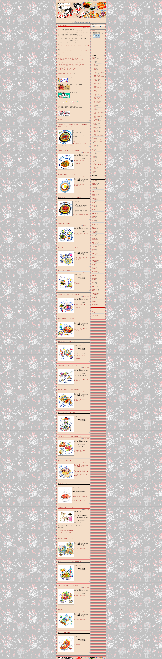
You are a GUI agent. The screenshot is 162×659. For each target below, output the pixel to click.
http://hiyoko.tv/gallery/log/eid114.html (65, 530)
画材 (92, 137)
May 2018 (93, 265)
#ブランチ (64, 69)
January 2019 (94, 254)
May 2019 (93, 249)
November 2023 (94, 183)
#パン (81, 65)
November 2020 (94, 227)
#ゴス (77, 55)
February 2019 (94, 253)
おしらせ (88, 27)
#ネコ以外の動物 (61, 59)
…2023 (94, 150)
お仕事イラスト (94, 58)
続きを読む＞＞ (61, 119)
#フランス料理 (81, 64)
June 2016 (93, 297)
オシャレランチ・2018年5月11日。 (66, 270)
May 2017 (93, 282)
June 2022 (93, 202)
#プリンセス (81, 55)
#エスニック (87, 64)
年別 (92, 149)
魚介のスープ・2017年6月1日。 (66, 460)
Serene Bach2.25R (95, 315)
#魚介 (64, 67)
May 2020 (93, 235)
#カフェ (59, 68)
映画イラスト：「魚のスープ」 (65, 483)
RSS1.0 (93, 311)
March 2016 (94, 301)
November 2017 (94, 274)
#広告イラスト (75, 138)
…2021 (94, 153)
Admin (93, 314)
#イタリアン (60, 64)
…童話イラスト (96, 83)
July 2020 (93, 232)
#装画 (85, 45)
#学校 (59, 62)
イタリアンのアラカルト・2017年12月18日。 (68, 365)
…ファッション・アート (98, 72)
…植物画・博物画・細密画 (97, 135)
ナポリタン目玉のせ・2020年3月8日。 (67, 174)
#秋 (58, 52)
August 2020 (94, 231)
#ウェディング (67, 57)
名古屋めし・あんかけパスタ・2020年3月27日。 (69, 150)
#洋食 (67, 64)
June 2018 (93, 264)
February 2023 (94, 191)
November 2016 (94, 290)
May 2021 (93, 220)
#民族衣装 (72, 57)
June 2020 (93, 234)
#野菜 (59, 67)
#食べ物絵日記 (77, 163)
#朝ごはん (60, 69)
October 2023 (94, 184)
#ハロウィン (62, 52)
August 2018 (94, 261)
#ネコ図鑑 (65, 58)
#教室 (65, 62)
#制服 (62, 62)
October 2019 (94, 243)
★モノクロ (95, 84)
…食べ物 (95, 91)
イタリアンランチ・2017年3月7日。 (66, 609)
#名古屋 (64, 73)
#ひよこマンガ (81, 59)
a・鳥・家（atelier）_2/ (61, 0)
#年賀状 (64, 50)
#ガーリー (60, 55)
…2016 (94, 160)
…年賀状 (94, 163)
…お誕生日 (95, 167)
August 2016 (94, 294)
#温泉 (77, 62)
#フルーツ (85, 65)
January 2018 (94, 271)
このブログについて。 (64, 25)
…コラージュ (95, 146)
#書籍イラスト (67, 45)
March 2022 (94, 206)
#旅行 (68, 62)
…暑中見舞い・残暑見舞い (97, 164)
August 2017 (94, 278)
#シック (73, 55)
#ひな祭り (77, 50)
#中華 (64, 64)
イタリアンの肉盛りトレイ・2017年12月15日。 (69, 389)
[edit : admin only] (89, 120)
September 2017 (95, 276)
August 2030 (94, 180)
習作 (88, 509)
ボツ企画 (88, 199)
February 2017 (94, 286)
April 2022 (93, 205)
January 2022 (94, 209)
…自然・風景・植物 (97, 97)
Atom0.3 (93, 312)
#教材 (88, 45)
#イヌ (66, 59)
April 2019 (93, 250)
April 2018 (93, 267)
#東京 (71, 73)
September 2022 (95, 198)
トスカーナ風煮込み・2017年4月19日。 (67, 538)
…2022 (94, 152)
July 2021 (93, 217)
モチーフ (93, 62)
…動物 (95, 69)
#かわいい (64, 55)
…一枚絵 (94, 124)
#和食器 (74, 68)
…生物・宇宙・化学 (97, 75)
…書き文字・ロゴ (96, 127)
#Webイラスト (80, 45)
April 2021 (93, 221)
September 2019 (95, 245)
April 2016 (93, 300)
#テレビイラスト (61, 45)
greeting (93, 161)
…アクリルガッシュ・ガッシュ (98, 141)
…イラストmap (95, 130)
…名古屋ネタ (96, 80)
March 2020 (94, 238)
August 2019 (94, 246)
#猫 (58, 58)
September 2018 (95, 260)
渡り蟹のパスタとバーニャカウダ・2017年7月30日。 (70, 436)
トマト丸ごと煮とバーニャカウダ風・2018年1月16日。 (71, 318)
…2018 (94, 157)
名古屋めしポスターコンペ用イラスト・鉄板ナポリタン (71, 197)
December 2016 (94, 289)
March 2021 (94, 223)
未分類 (93, 172)
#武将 (76, 57)
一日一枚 (88, 152)
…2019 (94, 156)
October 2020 (94, 228)
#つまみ (75, 65)
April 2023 (93, 190)
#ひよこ (69, 59)
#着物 (80, 62)
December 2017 (94, 272)
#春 (84, 50)
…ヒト (95, 68)
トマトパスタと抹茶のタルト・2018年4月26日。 (69, 294)
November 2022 (94, 195)
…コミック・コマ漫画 (96, 134)
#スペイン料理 (75, 64)
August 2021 (94, 216)
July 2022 (93, 201)
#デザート (63, 65)
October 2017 (94, 275)
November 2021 (94, 212)
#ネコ (61, 58)
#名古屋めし (60, 73)
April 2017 (93, 283)
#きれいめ (69, 55)
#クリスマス (60, 50)
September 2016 (95, 293)
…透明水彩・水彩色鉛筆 (97, 139)
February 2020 (94, 239)
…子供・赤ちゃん (97, 87)
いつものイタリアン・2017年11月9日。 (67, 412)
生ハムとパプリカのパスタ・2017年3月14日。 (69, 585)
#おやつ (70, 65)
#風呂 (74, 62)
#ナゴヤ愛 (78, 141)
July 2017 (93, 279)
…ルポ (94, 128)
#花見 (81, 50)
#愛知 (68, 73)
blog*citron (97, 316)
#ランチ (68, 69)
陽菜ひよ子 (84, 27)
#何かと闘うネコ (77, 58)
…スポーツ (95, 73)
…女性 (95, 65)
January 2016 (94, 304)
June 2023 (93, 188)
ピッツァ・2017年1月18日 (64, 632)
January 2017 (94, 287)
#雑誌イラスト (74, 45)
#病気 (71, 62)
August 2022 (94, 199)
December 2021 (94, 210)
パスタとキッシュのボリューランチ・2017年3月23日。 (71, 561)
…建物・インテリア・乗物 (98, 76)
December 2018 (94, 256)
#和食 (70, 64)
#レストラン (64, 68)
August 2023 (94, 187)
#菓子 (67, 65)
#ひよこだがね (74, 59)
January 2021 (94, 224)
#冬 (74, 50)
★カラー (94, 64)
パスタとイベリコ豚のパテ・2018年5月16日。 (69, 247)
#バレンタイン (70, 50)
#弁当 (59, 65)
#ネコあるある (70, 58)
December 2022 (94, 194)
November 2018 (94, 257)
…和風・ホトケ (96, 79)
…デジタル (95, 145)
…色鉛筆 (94, 138)
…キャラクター (95, 131)
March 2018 (94, 268)
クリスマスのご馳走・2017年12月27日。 (67, 341)
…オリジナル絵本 (97, 101)
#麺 (79, 65)
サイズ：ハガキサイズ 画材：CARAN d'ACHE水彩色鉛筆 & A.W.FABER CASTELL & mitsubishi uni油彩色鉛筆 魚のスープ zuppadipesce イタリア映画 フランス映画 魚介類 (81, 468)
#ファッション (60, 57)
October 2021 (94, 213)
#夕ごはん (73, 69)
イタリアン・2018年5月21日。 (65, 223)
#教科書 (59, 47)
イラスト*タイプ (94, 123)
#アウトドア (69, 68)
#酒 (73, 65)
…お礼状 (94, 168)
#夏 (86, 50)
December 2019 (94, 242)
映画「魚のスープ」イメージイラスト (67, 507)
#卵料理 (67, 67)
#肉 (61, 67)
